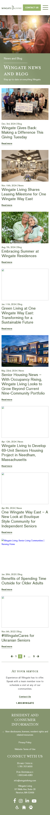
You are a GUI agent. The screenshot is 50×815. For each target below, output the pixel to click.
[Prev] (12, 656)
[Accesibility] (17, 807)
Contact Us (31, 7)
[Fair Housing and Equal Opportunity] (24, 807)
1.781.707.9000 (25, 766)
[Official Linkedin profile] (27, 801)
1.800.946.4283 (25, 775)
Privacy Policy (25, 742)
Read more (7, 143)
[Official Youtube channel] (34, 801)
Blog (19, 123)
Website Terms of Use (25, 749)
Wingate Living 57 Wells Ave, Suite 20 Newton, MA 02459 (25, 789)
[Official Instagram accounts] (21, 801)
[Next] (38, 656)
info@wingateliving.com (25, 780)
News (21, 185)
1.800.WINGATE (25, 703)
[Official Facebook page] (15, 800)
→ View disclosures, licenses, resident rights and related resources (25, 733)
